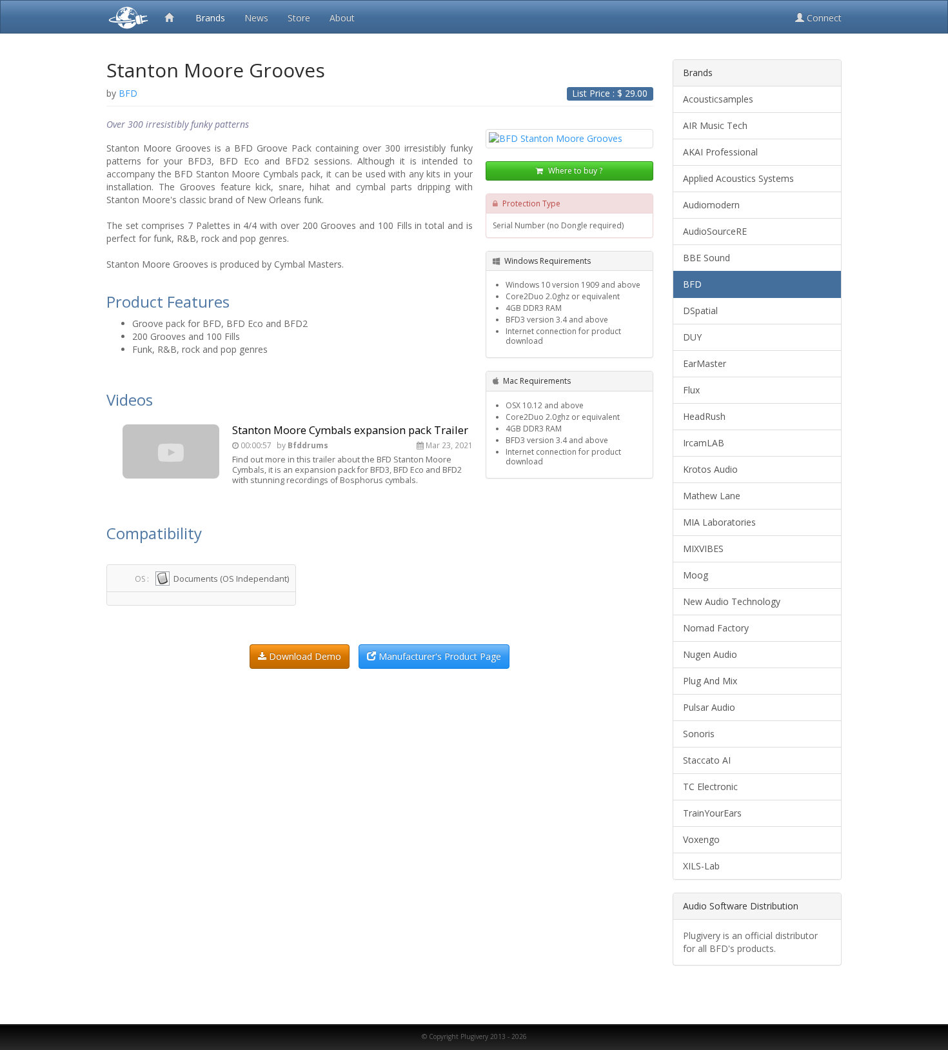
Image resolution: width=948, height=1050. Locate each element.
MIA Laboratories (719, 522)
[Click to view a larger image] (569, 138)
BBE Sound (706, 258)
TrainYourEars (712, 813)
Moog (695, 575)
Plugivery (126, 17)
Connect (823, 18)
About (342, 18)
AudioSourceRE (715, 231)
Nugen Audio (710, 654)
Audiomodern (711, 205)
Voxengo (701, 839)
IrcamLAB (703, 443)
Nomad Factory (716, 628)
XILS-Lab (701, 866)
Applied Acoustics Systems (738, 178)
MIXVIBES (703, 548)
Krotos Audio (710, 469)
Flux (691, 390)
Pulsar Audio (709, 707)
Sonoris (699, 734)
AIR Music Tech (715, 125)
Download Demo (303, 656)
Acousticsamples (718, 99)
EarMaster (704, 363)
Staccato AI (707, 760)
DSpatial (700, 310)
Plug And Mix (710, 681)
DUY (692, 337)
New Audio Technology (731, 601)
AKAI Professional (720, 152)
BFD (692, 284)
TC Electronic (710, 786)
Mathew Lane (711, 496)
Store (299, 18)
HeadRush (704, 416)
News (256, 18)
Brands (210, 18)
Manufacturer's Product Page (438, 656)
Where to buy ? (574, 170)
